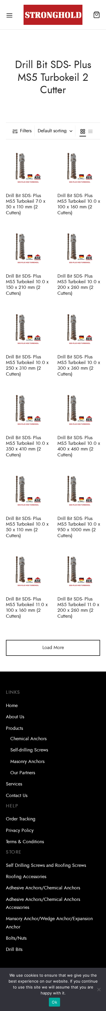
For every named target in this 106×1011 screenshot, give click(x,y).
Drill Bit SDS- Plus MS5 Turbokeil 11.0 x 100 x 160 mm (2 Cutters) (27, 607)
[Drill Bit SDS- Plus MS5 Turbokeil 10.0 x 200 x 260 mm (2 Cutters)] (78, 247)
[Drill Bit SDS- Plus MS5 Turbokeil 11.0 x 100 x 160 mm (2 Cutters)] (27, 570)
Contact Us (16, 795)
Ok (54, 1002)
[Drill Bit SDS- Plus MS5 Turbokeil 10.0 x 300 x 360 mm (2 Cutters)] (78, 328)
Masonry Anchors (27, 761)
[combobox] (56, 131)
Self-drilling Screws (29, 750)
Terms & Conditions (25, 841)
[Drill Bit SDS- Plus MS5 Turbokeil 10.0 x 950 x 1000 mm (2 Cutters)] (78, 489)
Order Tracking (20, 819)
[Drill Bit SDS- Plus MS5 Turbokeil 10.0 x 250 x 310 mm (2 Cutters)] (27, 328)
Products (14, 728)
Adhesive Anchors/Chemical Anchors (43, 888)
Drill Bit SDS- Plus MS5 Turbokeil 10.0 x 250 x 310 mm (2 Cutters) (27, 365)
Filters (26, 131)
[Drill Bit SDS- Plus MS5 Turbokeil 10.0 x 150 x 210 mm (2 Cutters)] (27, 247)
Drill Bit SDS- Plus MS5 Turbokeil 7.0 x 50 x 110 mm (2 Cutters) (25, 204)
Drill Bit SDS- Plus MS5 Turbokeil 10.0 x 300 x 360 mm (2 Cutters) (78, 365)
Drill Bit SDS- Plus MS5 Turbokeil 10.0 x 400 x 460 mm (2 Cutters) (78, 446)
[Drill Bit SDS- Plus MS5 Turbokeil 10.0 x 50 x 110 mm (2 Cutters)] (27, 489)
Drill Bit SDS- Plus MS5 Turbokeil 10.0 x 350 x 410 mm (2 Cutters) (27, 446)
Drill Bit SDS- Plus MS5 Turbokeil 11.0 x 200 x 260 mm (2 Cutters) (78, 607)
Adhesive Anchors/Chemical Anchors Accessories (43, 903)
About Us (15, 717)
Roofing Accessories (26, 876)
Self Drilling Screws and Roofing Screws (46, 865)
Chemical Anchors (28, 738)
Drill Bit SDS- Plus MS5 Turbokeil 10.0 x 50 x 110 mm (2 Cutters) (27, 527)
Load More (53, 647)
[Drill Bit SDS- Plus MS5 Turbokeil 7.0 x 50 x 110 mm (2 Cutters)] (27, 166)
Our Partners (22, 772)
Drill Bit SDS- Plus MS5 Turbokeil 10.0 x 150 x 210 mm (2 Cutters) (27, 285)
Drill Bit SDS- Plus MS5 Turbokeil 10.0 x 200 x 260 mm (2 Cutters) (78, 285)
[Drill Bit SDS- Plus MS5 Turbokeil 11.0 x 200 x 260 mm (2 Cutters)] (78, 570)
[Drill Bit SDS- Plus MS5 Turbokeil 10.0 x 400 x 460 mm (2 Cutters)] (78, 408)
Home (12, 705)
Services (14, 784)
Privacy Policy (20, 830)
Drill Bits (14, 949)
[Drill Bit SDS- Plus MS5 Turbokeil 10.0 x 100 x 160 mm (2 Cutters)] (78, 166)
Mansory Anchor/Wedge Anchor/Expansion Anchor (49, 922)
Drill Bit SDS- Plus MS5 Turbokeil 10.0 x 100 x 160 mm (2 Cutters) (78, 204)
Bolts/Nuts (16, 938)
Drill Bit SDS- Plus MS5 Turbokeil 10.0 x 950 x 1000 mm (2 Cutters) (78, 527)
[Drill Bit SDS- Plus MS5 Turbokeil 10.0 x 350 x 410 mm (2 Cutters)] (27, 408)
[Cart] (96, 14)
